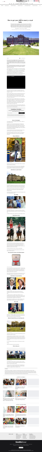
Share (8, 58)
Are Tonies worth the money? (27, 5)
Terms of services (14, 114)
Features (26, 28)
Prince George (14, 69)
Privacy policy (30, 444)
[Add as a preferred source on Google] (21, 447)
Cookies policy (15, 445)
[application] (16, 82)
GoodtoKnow (17, 28)
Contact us (20, 444)
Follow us (21, 58)
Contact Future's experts (16, 444)
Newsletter (24, 58)
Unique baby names (7, 5)
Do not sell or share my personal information (23, 445)
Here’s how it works (28, 29)
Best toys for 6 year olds (35, 5)
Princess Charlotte (19, 69)
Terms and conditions (25, 444)
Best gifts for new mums (20, 5)
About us (11, 444)
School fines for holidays (13, 5)
